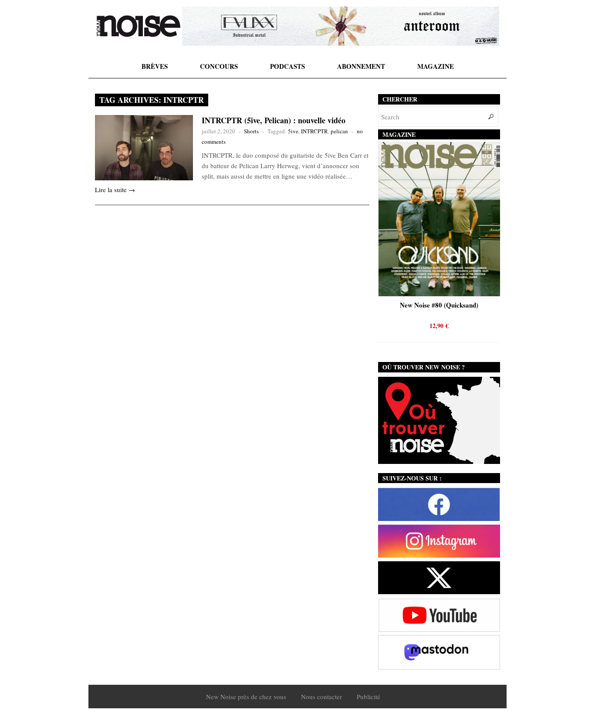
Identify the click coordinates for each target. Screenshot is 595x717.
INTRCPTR (314, 131)
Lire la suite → (115, 189)
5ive (293, 131)
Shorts (251, 131)
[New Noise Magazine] (138, 26)
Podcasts (287, 66)
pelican (339, 131)
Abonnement (361, 66)
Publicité (368, 696)
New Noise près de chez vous (246, 696)
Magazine (435, 66)
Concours (219, 66)
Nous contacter (321, 696)
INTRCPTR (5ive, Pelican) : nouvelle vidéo (273, 120)
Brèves (155, 66)
